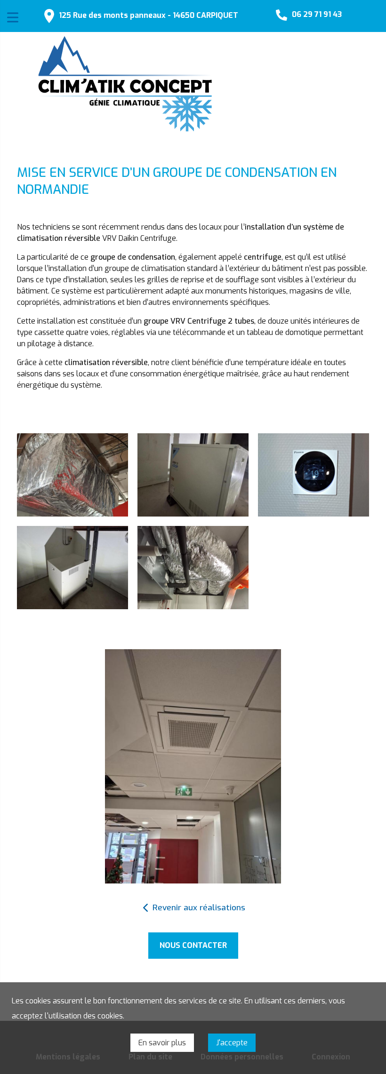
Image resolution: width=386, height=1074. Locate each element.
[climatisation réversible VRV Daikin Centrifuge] (72, 567)
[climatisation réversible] (193, 567)
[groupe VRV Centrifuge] (193, 475)
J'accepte (232, 1043)
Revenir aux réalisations (199, 907)
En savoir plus (162, 1043)
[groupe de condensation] (72, 475)
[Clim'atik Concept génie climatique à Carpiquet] (125, 83)
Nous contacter (193, 945)
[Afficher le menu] (13, 17)
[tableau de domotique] (313, 475)
